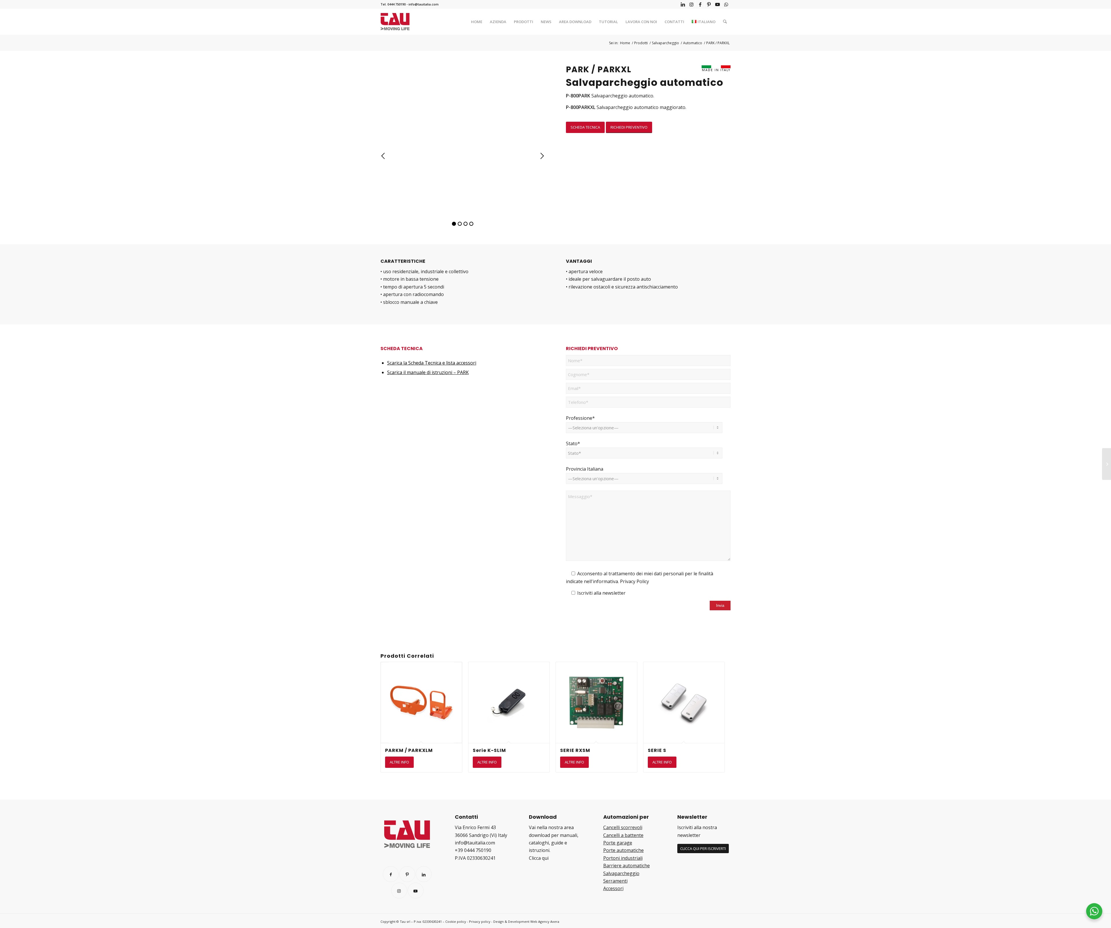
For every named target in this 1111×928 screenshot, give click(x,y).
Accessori (613, 888)
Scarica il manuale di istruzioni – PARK (428, 372)
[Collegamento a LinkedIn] (682, 4)
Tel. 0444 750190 (393, 4)
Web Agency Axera (544, 921)
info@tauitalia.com (424, 4)
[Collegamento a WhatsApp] (726, 4)
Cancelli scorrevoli (622, 827)
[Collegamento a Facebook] (700, 4)
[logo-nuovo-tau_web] (395, 21)
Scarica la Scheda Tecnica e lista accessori (431, 363)
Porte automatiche (623, 850)
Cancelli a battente (623, 835)
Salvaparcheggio (621, 873)
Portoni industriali (623, 858)
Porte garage (617, 843)
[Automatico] (1106, 464)
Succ (542, 156)
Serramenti (615, 881)
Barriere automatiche (626, 865)
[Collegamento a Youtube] (717, 4)
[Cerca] (725, 21)
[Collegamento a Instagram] (691, 4)
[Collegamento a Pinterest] (709, 4)
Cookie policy (455, 921)
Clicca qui (539, 858)
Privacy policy (479, 921)
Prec (383, 156)
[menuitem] (476, 21)
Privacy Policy (634, 581)
